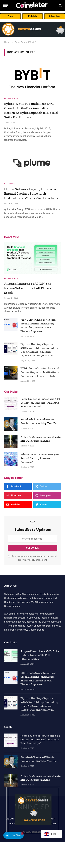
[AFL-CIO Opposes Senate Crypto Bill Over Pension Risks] (11, 441)
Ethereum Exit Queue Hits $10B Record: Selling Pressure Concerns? (40, 458)
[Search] (60, 5)
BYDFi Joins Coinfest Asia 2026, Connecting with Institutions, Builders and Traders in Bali (40, 372)
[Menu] (5, 5)
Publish (32, 16)
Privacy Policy (28, 560)
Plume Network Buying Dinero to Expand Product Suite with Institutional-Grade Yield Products (31, 193)
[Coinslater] (32, 5)
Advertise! (54, 16)
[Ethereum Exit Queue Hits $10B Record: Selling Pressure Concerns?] (11, 459)
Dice (10, 16)
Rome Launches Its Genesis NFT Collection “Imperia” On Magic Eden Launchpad (40, 402)
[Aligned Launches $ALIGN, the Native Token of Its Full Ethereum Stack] (32, 258)
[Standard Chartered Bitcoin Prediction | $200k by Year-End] (11, 424)
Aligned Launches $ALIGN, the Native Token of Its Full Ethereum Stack (30, 288)
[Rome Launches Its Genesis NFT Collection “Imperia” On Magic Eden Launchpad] (11, 403)
